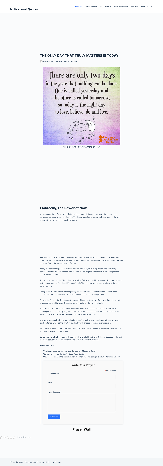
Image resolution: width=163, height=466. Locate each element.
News (107, 6)
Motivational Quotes (24, 9)
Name (50, 382)
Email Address (54, 373)
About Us (144, 6)
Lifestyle (78, 6)
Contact (134, 6)
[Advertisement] (81, 29)
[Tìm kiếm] (152, 7)
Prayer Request (91, 6)
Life (101, 6)
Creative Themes (54, 462)
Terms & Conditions (121, 6)
